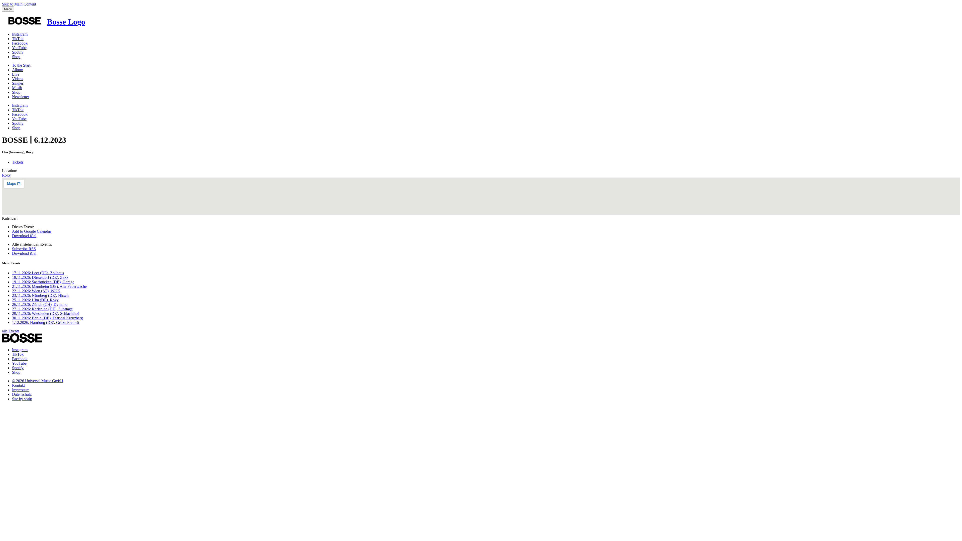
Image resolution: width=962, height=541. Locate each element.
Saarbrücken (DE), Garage (43, 282)
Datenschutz (22, 394)
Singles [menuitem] (18, 83)
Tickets (17, 162)
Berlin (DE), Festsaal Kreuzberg (47, 318)
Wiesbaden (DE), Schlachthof (45, 313)
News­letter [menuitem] (20, 97)
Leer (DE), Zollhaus (38, 273)
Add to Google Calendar (31, 231)
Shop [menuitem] (16, 92)
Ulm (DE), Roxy (35, 300)
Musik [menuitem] (17, 88)
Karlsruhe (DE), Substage (42, 309)
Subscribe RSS (24, 249)
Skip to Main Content (19, 4)
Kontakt (18, 385)
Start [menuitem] (21, 65)
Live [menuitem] (15, 74)
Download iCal (24, 236)
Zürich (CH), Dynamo (39, 304)
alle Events (10, 331)
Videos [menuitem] (17, 79)
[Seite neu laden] (22, 341)
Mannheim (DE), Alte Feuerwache (49, 286)
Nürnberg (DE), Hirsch (40, 295)
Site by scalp (22, 399)
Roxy (6, 175)
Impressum (20, 390)
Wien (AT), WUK (36, 291)
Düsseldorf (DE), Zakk (40, 277)
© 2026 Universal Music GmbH (37, 381)
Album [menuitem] (17, 70)
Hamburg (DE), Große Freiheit (45, 322)
